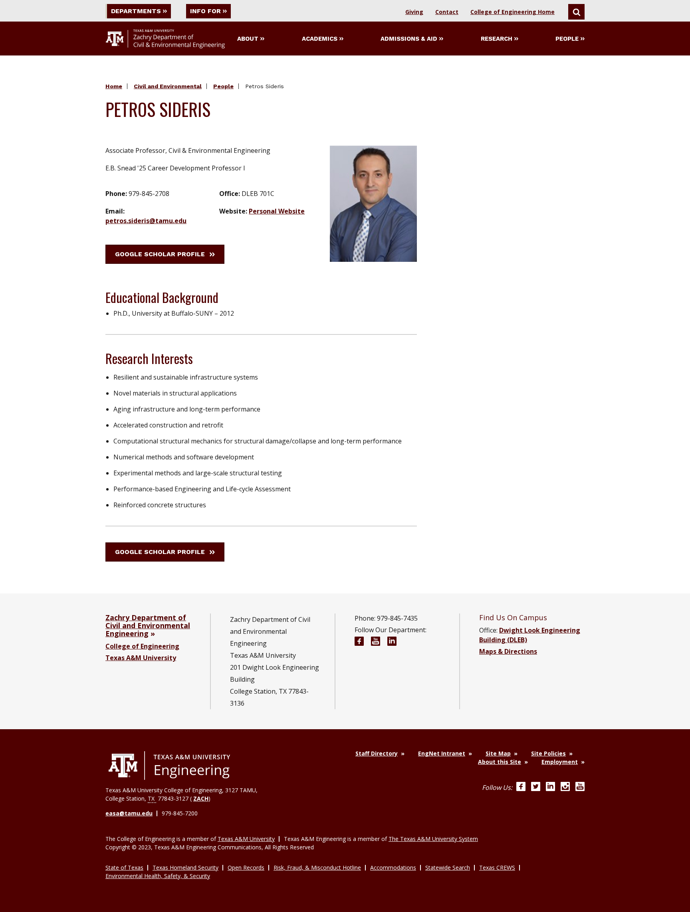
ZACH (200, 798)
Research (496, 38)
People (567, 38)
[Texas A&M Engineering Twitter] (535, 787)
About (247, 38)
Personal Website (277, 211)
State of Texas (124, 867)
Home (113, 86)
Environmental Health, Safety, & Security (157, 876)
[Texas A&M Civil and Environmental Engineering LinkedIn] (392, 642)
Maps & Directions (508, 651)
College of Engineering (142, 646)
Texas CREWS (497, 867)
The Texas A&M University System (433, 839)
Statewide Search (447, 867)
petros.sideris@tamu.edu (145, 220)
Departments (136, 11)
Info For (205, 11)
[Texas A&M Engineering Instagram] (565, 787)
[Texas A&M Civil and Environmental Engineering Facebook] (359, 642)
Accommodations (393, 867)
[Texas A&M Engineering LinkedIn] (550, 787)
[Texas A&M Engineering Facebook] (520, 787)
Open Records (246, 867)
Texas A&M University (140, 657)
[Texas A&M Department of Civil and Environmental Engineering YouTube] (375, 642)
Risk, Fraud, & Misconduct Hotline (317, 867)
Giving (414, 12)
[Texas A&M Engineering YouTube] (580, 787)
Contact (446, 12)
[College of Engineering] (169, 765)
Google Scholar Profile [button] (160, 254)
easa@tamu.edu (129, 813)
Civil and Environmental (168, 86)
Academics (319, 38)
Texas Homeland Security (185, 867)
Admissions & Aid (409, 38)
